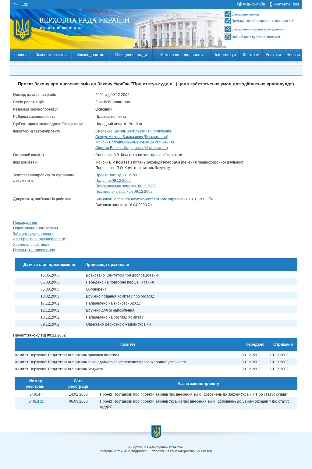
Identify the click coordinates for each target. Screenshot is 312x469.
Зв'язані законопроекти (33, 233)
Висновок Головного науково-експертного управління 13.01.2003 (151, 199)
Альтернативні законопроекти (39, 239)
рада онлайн (254, 4)
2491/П (36, 394)
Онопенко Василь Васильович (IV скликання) (133, 131)
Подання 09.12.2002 (113, 180)
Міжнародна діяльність (181, 54)
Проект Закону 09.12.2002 (117, 175)
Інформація (225, 54)
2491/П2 (36, 401)
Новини (293, 54)
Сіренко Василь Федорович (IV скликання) (131, 148)
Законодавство (90, 54)
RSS (296, 4)
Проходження (25, 222)
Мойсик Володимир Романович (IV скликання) (134, 142)
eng (25, 4)
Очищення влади (131, 54)
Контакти (251, 54)
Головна (19, 54)
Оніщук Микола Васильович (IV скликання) (131, 137)
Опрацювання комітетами (35, 228)
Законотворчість (51, 54)
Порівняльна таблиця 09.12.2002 (124, 191)
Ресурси (273, 54)
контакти (282, 4)
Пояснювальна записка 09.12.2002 (125, 186)
